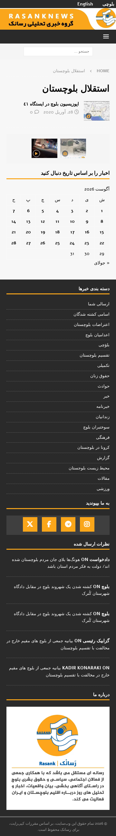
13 (28, 221)
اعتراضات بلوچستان (92, 325)
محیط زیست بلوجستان (89, 468)
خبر (106, 396)
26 (42, 243)
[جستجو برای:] (58, 51)
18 (57, 232)
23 (86, 243)
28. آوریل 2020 (58, 112)
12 (43, 221)
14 (13, 221)
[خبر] (97, 111)
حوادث (104, 386)
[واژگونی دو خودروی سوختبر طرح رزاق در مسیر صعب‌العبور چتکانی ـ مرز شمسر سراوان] (73, 148)
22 (102, 243)
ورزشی (103, 489)
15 (102, 232)
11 (57, 221)
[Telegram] (68, 524)
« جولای (102, 263)
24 (72, 243)
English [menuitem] (85, 4)
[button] (107, 36)
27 (28, 243)
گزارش (103, 458)
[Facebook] (49, 524)
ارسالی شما (99, 304)
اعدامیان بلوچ (97, 335)
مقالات (104, 478)
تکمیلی (103, 366)
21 (14, 232)
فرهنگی (103, 437)
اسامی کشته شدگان (91, 314)
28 (13, 243)
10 (72, 221)
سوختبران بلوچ (96, 427)
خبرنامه (103, 406)
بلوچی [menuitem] (108, 4)
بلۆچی (104, 345)
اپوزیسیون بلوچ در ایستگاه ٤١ (51, 104)
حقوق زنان (100, 376)
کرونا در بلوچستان (93, 447)
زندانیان (103, 417)
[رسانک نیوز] (58, 26)
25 (57, 243)
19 (43, 232)
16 (87, 232)
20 (28, 232)
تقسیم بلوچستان (95, 355)
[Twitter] (30, 524)
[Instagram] (87, 524)
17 (72, 232)
